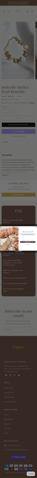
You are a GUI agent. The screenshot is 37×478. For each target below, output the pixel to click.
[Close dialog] (36, 227)
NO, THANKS (27, 244)
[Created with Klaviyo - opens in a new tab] (18, 251)
